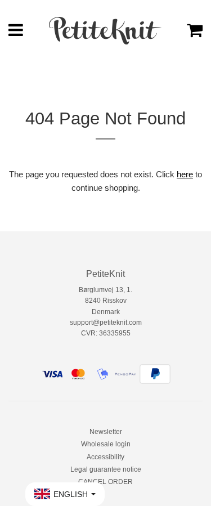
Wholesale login (106, 444)
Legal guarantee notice (105, 469)
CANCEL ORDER (105, 482)
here (185, 174)
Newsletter (105, 432)
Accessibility (105, 457)
